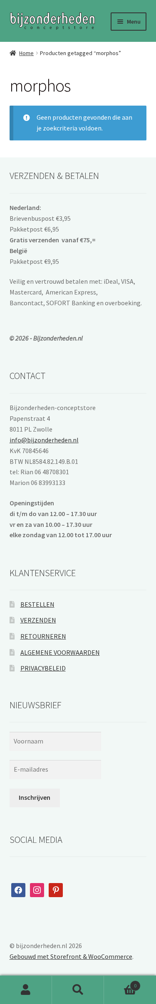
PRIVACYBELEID (43, 668)
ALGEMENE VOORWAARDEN (60, 652)
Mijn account (26, 990)
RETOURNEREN (43, 636)
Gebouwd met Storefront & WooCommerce (71, 956)
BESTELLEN (37, 604)
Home (26, 53)
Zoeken (78, 990)
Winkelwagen (120, 983)
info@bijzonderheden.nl (44, 440)
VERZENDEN (38, 620)
